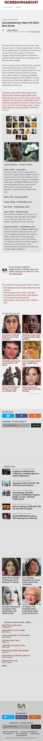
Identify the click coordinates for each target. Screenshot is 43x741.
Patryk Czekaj (30, 97)
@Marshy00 (35, 31)
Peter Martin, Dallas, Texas (11, 625)
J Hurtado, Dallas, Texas (10, 640)
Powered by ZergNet (35, 394)
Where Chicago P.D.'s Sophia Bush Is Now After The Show (31, 389)
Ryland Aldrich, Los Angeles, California (16, 655)
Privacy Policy (8, 733)
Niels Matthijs (29, 100)
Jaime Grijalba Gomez (29, 95)
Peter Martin (16, 92)
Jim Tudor (11, 105)
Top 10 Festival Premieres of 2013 (16, 297)
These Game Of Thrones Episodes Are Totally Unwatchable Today (10, 389)
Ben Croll (19, 105)
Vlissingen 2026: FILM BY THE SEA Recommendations (26, 484)
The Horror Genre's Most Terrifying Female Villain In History (31, 337)
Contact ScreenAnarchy (29, 732)
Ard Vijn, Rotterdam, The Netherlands (16, 635)
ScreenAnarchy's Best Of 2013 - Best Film (19, 292)
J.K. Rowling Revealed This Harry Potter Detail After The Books (31, 581)
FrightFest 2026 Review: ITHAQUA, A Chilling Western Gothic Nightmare (26, 473)
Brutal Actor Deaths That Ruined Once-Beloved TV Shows (11, 580)
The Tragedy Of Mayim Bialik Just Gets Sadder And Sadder (10, 337)
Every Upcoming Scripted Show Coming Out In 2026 (31, 363)
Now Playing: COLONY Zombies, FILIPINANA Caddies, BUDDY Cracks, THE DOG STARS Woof (26, 495)
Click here (19, 271)
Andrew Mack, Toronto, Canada (13, 630)
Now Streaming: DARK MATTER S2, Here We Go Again (27, 507)
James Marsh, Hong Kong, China (13, 645)
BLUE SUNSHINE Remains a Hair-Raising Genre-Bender (25, 517)
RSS (35, 717)
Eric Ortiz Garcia (17, 100)
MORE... (5, 666)
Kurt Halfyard (15, 102)
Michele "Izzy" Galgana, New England (15, 650)
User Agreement (22, 733)
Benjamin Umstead (13, 95)
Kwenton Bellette (22, 107)
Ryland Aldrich (26, 92)
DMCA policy (17, 274)
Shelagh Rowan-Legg (9, 97)
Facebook (22, 717)
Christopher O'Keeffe (28, 102)
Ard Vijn (21, 97)
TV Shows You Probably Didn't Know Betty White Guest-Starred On (30, 610)
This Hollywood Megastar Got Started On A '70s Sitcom (11, 363)
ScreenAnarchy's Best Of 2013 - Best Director (21, 295)
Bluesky (9, 717)
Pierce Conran (28, 105)
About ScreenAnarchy (10, 732)
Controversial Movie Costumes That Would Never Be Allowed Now (11, 610)
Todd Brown (6, 92)
